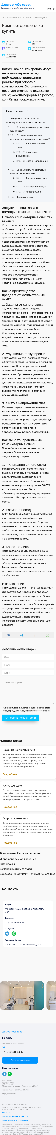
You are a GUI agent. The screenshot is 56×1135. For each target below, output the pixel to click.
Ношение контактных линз (19, 749)
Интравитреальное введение (18, 858)
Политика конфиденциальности (15, 1116)
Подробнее (10, 774)
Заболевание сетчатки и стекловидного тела (27, 873)
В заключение (24, 197)
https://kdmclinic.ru (9, 1094)
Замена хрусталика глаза (16, 868)
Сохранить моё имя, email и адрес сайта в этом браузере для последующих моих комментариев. (27, 709)
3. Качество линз (32, 191)
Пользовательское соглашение (15, 1120)
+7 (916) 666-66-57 (14, 922)
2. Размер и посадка (34, 186)
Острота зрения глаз (15, 818)
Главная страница (11, 17)
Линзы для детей (13, 785)
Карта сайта (8, 1112)
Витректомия (7, 863)
